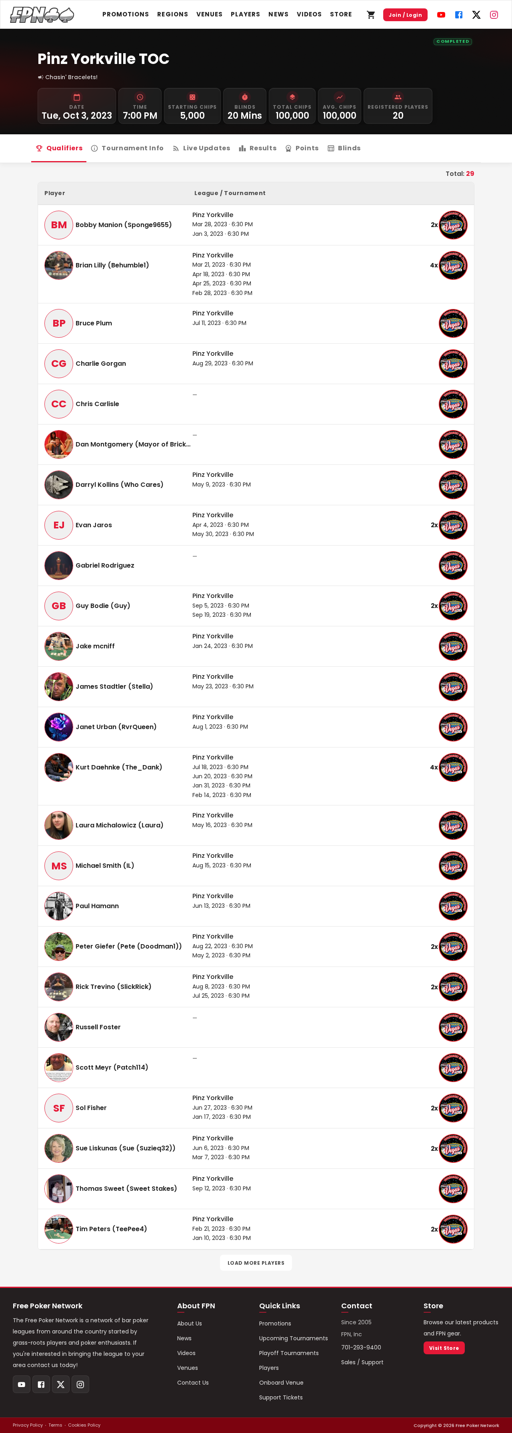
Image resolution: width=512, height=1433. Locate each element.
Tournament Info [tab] (133, 148)
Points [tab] (307, 148)
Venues (209, 14)
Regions (172, 14)
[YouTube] (441, 15)
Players (245, 14)
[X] (476, 15)
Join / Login (405, 15)
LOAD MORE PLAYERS (256, 1263)
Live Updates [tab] (206, 148)
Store (341, 14)
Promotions (126, 14)
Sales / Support (362, 1362)
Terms (55, 1425)
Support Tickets (281, 1397)
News (278, 14)
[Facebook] (459, 15)
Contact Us (193, 1383)
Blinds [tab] (349, 148)
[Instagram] (494, 15)
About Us (189, 1323)
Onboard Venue (281, 1383)
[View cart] (371, 15)
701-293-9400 (361, 1347)
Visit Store (444, 1348)
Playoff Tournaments (289, 1353)
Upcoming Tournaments (293, 1338)
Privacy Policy (28, 1425)
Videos (309, 14)
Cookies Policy (84, 1425)
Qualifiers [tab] (64, 148)
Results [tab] (263, 148)
